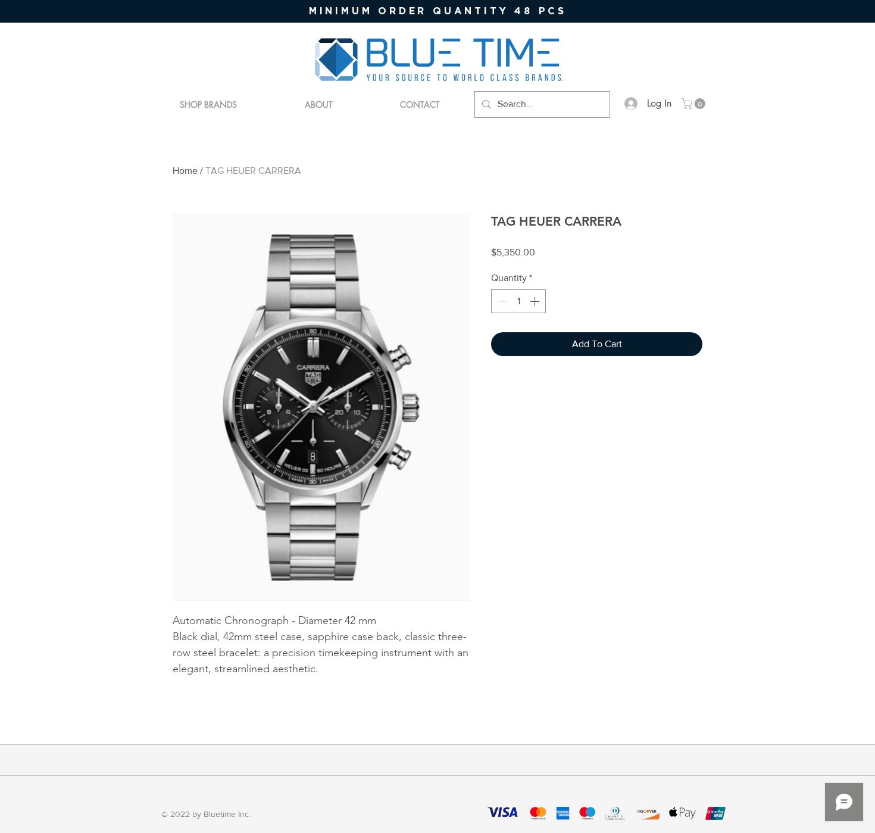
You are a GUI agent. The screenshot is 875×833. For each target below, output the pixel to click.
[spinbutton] (518, 301)
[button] (695, 103)
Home (185, 171)
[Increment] (535, 301)
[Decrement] (501, 301)
